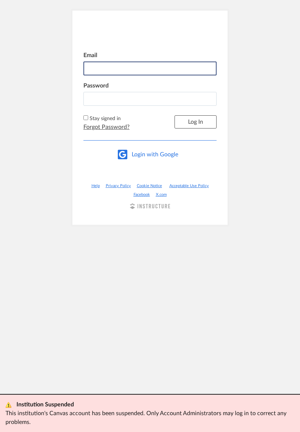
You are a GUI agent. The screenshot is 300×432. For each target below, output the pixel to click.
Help (95, 186)
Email (90, 55)
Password (96, 86)
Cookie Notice (149, 186)
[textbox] (150, 99)
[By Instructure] (150, 207)
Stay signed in (105, 118)
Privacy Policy (118, 186)
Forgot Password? (106, 127)
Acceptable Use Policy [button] (189, 186)
